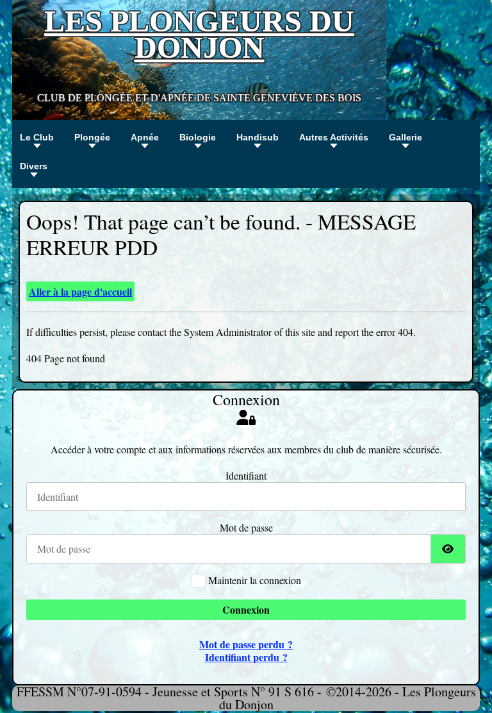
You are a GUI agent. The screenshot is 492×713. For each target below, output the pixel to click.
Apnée (145, 137)
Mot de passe (246, 527)
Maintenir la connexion (254, 580)
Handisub (257, 137)
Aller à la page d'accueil (80, 291)
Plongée (92, 137)
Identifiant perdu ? (246, 657)
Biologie (197, 137)
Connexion (246, 609)
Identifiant (246, 475)
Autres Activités (333, 137)
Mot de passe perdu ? (246, 644)
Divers (33, 166)
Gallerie (405, 137)
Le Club (37, 137)
